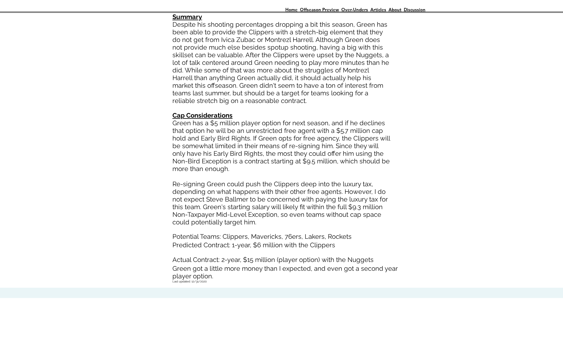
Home (291, 9)
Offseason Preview (319, 9)
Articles (378, 9)
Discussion (414, 9)
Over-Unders (354, 9)
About (395, 9)
